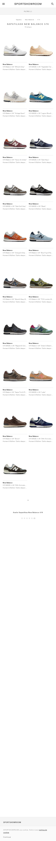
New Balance (29, 19)
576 (38, 19)
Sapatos (19, 19)
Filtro (28, 11)
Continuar (7, 837)
